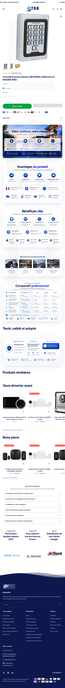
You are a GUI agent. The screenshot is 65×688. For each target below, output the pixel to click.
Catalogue (53, 615)
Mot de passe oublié (8, 618)
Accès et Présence (55, 625)
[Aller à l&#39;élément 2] (11, 66)
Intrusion (53, 622)
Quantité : (6, 92)
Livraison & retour (31, 625)
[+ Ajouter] (23, 411)
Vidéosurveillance (55, 618)
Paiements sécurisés (32, 628)
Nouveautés (6, 625)
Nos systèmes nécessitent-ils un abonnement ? (19, 493)
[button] (47, 105)
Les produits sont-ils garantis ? (14, 515)
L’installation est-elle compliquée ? (15, 504)
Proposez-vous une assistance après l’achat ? (18, 521)
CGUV (27, 615)
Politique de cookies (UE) (33, 637)
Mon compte (6, 615)
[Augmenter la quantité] (13, 96)
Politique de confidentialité (34, 634)
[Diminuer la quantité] (5, 96)
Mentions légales (31, 622)
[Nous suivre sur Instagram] (8, 673)
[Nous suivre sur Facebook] (4, 673)
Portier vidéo (54, 631)
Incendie (52, 628)
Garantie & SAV (30, 631)
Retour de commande (9, 628)
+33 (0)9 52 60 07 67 (9, 659)
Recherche (6, 634)
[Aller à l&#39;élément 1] (5, 66)
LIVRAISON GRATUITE (38, 2)
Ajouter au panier (17, 106)
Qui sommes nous (31, 618)
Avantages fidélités (8, 622)
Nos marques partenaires (10, 631)
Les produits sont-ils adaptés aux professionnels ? (20, 499)
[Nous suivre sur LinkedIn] (12, 673)
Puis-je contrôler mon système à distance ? (18, 510)
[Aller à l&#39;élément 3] (17, 66)
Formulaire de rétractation (34, 641)
